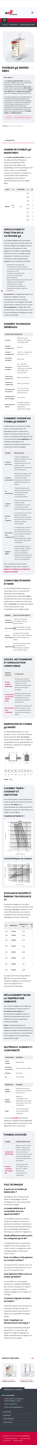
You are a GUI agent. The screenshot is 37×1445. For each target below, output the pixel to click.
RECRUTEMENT (7, 1412)
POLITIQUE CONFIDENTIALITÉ (11, 1438)
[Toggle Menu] (4, 20)
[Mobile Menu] (32, 13)
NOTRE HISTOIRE (7, 1422)
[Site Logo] (11, 13)
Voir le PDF (8, 117)
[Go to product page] (9, 1370)
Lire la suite (13, 1374)
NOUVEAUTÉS (7, 1415)
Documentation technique (23, 117)
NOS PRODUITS (13, 24)
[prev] (29, 67)
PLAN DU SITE (7, 1440)
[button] (31, 1358)
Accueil (5, 24)
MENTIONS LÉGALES (25, 1438)
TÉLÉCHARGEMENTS (8, 1419)
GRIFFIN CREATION (18, 1440)
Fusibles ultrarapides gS (16, 126)
